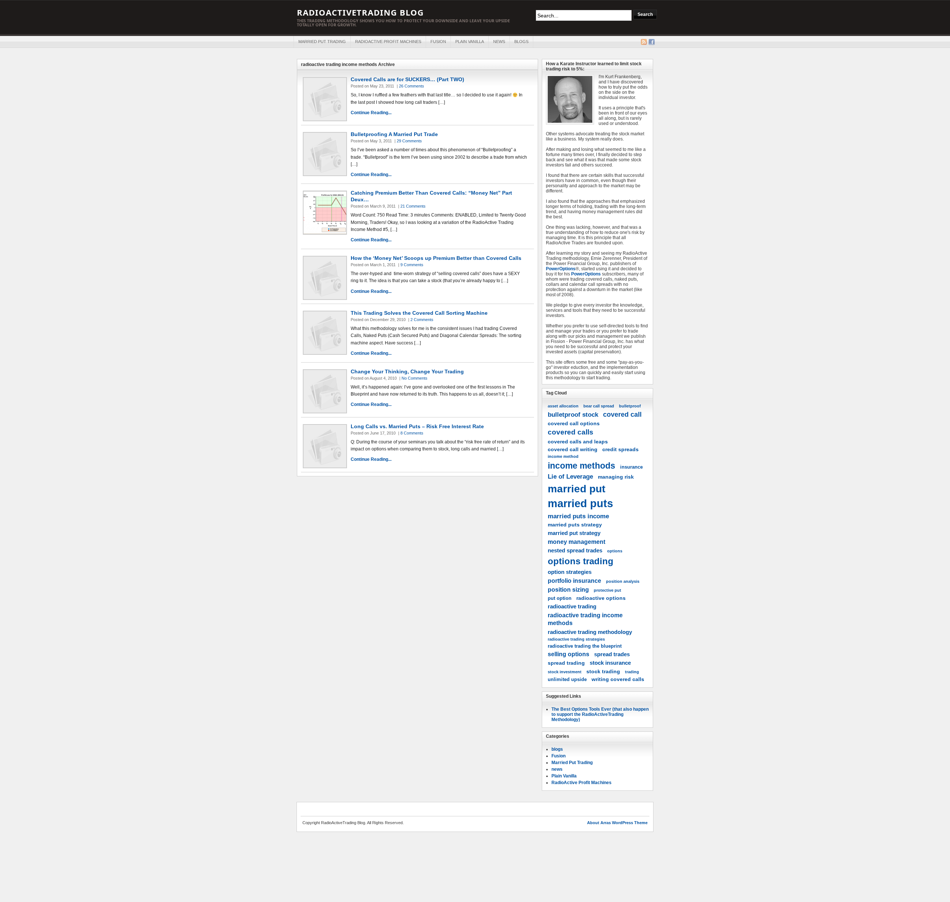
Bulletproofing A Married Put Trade (394, 134)
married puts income (578, 516)
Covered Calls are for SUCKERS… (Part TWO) (407, 79)
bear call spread (598, 406)
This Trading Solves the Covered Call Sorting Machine (419, 313)
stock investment (565, 672)
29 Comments (409, 141)
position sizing (568, 589)
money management (576, 541)
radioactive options (601, 598)
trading (632, 672)
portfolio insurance (574, 580)
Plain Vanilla (469, 41)
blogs (521, 41)
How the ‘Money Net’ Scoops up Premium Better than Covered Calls (436, 258)
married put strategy (574, 533)
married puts (580, 503)
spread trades (612, 654)
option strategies (570, 572)
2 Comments (421, 319)
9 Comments (411, 264)
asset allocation (563, 406)
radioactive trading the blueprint (585, 646)
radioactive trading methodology (590, 632)
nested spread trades (575, 550)
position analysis (622, 581)
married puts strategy (575, 525)
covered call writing (572, 449)
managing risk (616, 477)
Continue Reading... (371, 112)
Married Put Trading (322, 41)
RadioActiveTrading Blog (360, 12)
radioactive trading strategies (576, 639)
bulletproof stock (573, 414)
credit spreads (620, 449)
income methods (581, 465)
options (614, 551)
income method (563, 456)
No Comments (415, 378)
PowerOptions (561, 268)
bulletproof (630, 406)
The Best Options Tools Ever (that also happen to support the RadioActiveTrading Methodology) (600, 714)
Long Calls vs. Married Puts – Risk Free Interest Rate (417, 426)
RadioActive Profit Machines (388, 41)
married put (576, 489)
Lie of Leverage (570, 476)
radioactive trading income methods (585, 619)
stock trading (603, 671)
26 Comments (411, 86)
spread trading (566, 663)
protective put (607, 590)
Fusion (438, 41)
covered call (622, 414)
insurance (631, 467)
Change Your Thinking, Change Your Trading (407, 371)
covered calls (570, 432)
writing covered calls (618, 679)
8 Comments (411, 433)
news (499, 41)
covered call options (574, 423)
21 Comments (413, 206)
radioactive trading (572, 606)
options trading (580, 561)
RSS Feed (644, 42)
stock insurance (610, 663)
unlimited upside (567, 679)
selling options (568, 654)
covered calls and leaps (578, 442)
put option (559, 598)
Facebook (652, 42)
